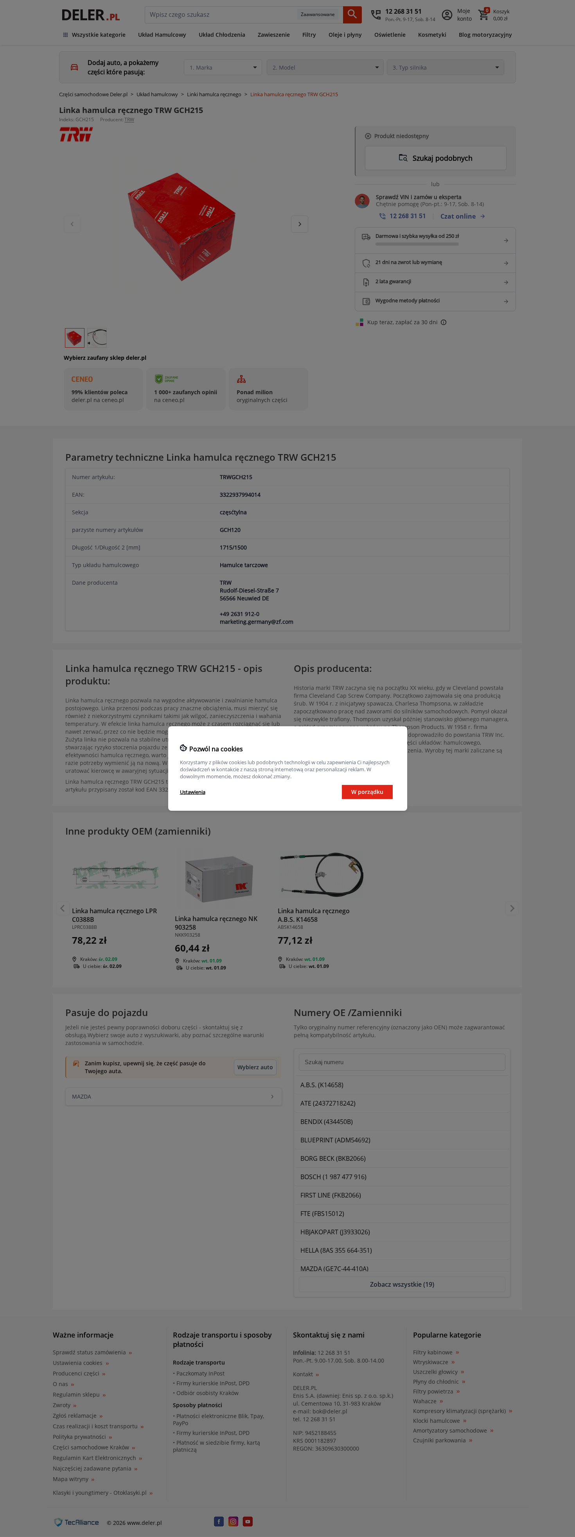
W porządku (367, 791)
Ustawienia (192, 791)
